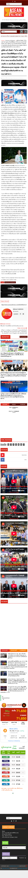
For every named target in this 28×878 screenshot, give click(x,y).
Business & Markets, (19, 78)
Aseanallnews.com (13, 866)
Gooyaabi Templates (22, 868)
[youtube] (15, 1)
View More (24, 336)
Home (2, 40)
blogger (5, 404)
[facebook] (12, 1)
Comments (23, 650)
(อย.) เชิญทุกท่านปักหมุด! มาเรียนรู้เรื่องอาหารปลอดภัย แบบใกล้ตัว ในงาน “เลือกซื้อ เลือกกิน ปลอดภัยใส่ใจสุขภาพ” (12, 354)
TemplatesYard (5, 868)
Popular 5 (5, 650)
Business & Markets (10, 40)
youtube (16, 314)
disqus (14, 404)
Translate (7, 860)
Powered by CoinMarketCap (14, 740)
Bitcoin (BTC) (13, 729)
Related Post (5, 337)
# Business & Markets (10, 282)
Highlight (14, 650)
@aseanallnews (6, 698)
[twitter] (16, 821)
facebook (22, 404)
